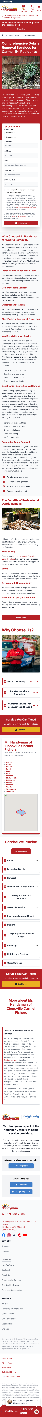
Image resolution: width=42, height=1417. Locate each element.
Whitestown (11, 789)
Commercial (11, 137)
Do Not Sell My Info (9, 1372)
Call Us (32, 10)
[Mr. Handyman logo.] (11, 1117)
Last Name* (8, 151)
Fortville (9, 769)
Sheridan (9, 785)
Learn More (21, 618)
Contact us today (11, 1060)
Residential (10, 132)
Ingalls (8, 771)
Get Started (23, 10)
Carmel (9, 762)
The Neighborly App (10, 1285)
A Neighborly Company (12, 1280)
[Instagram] (9, 1235)
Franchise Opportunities (12, 1290)
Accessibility (6, 1367)
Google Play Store (22, 1192)
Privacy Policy (22, 216)
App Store (22, 1184)
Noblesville (10, 780)
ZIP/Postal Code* (10, 180)
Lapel (8, 773)
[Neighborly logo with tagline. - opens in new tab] (32, 1117)
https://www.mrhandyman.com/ (26, 208)
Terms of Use (7, 1358)
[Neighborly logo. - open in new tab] (7, 2)
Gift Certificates (9, 1319)
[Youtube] (25, 1235)
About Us (6, 1275)
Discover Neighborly (19, 1166)
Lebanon (9, 776)
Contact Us (6, 1270)
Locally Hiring (7, 1324)
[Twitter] (14, 1235)
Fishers (9, 767)
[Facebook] (3, 1235)
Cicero (8, 764)
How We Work (8, 1265)
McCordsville (11, 778)
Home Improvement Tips (12, 1309)
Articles (5, 1304)
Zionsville (10, 791)
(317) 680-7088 (14, 1214)
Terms (13, 216)
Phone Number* (9, 170)
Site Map (5, 1329)
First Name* (8, 141)
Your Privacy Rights (13, 1376)
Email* (6, 161)
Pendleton (10, 782)
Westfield (10, 787)
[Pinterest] (20, 1235)
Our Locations (8, 1314)
